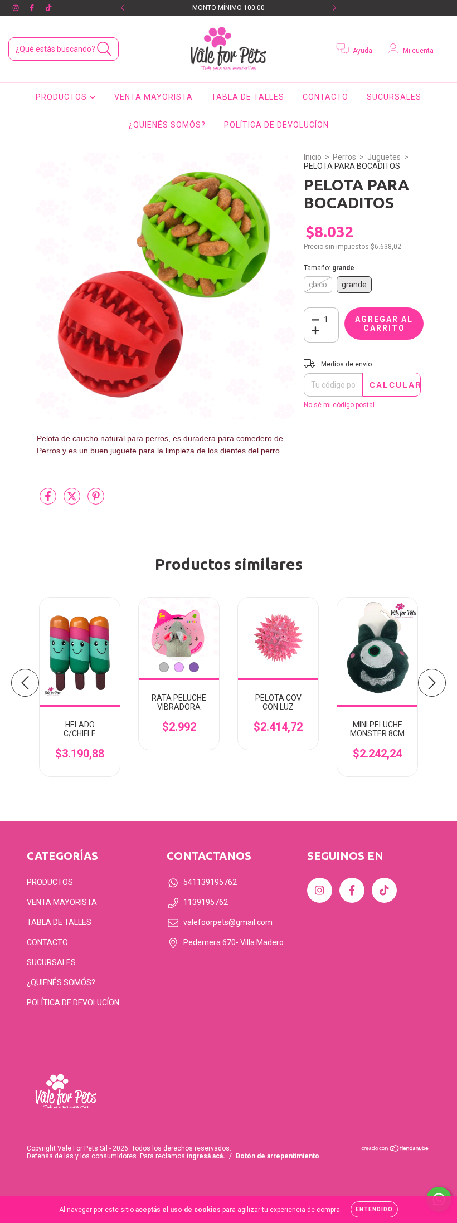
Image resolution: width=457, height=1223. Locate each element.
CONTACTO (325, 96)
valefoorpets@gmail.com (228, 922)
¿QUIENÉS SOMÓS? (167, 124)
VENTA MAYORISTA (153, 96)
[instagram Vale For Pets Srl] (16, 7)
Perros (344, 157)
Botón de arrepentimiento (277, 1156)
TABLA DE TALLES (247, 96)
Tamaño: (329, 268)
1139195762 (205, 902)
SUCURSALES (394, 96)
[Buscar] (104, 49)
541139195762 (210, 882)
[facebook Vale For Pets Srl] (33, 7)
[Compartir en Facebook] (49, 500)
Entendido (374, 1209)
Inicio (313, 157)
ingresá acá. (206, 1156)
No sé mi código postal (339, 405)
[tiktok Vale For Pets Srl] (48, 7)
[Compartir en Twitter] (73, 500)
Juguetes (384, 157)
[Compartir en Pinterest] (95, 500)
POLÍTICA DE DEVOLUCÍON (276, 124)
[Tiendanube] (395, 1150)
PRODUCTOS (62, 96)
